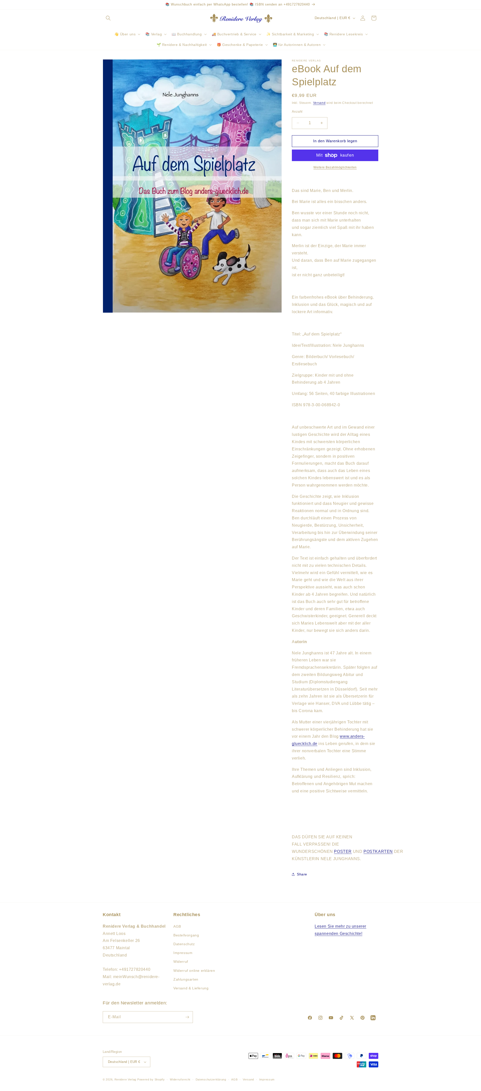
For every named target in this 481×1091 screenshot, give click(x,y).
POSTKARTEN (378, 851)
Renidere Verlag (125, 1079)
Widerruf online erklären (194, 971)
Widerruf (180, 962)
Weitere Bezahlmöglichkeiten (335, 167)
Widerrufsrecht (180, 1079)
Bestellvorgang (186, 935)
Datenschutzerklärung (211, 1079)
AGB (177, 926)
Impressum (182, 953)
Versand (319, 103)
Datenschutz (184, 944)
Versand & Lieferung (190, 988)
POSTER (343, 851)
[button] (108, 18)
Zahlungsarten (185, 979)
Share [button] (302, 874)
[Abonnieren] (187, 1017)
